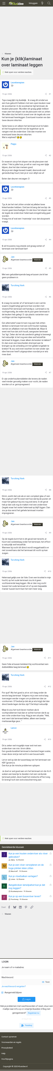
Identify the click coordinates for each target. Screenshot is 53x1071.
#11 (49, 658)
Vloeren (21, 860)
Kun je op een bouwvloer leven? (25, 896)
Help (3, 1053)
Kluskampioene (16, 891)
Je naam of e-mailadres (12, 967)
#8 (50, 490)
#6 (50, 297)
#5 (50, 268)
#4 (50, 240)
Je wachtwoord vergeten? (13, 986)
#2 (50, 155)
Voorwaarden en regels (11, 1042)
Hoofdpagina (7, 1059)
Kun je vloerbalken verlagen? (23, 876)
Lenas (13, 879)
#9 (50, 533)
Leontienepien (17, 82)
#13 (49, 739)
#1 (50, 94)
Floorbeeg (14, 899)
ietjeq (13, 860)
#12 (49, 686)
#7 (50, 372)
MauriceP (14, 871)
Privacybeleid (7, 1048)
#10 (49, 571)
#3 (50, 198)
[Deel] (46, 94)
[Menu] (4, 3)
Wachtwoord (7, 977)
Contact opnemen (9, 1037)
